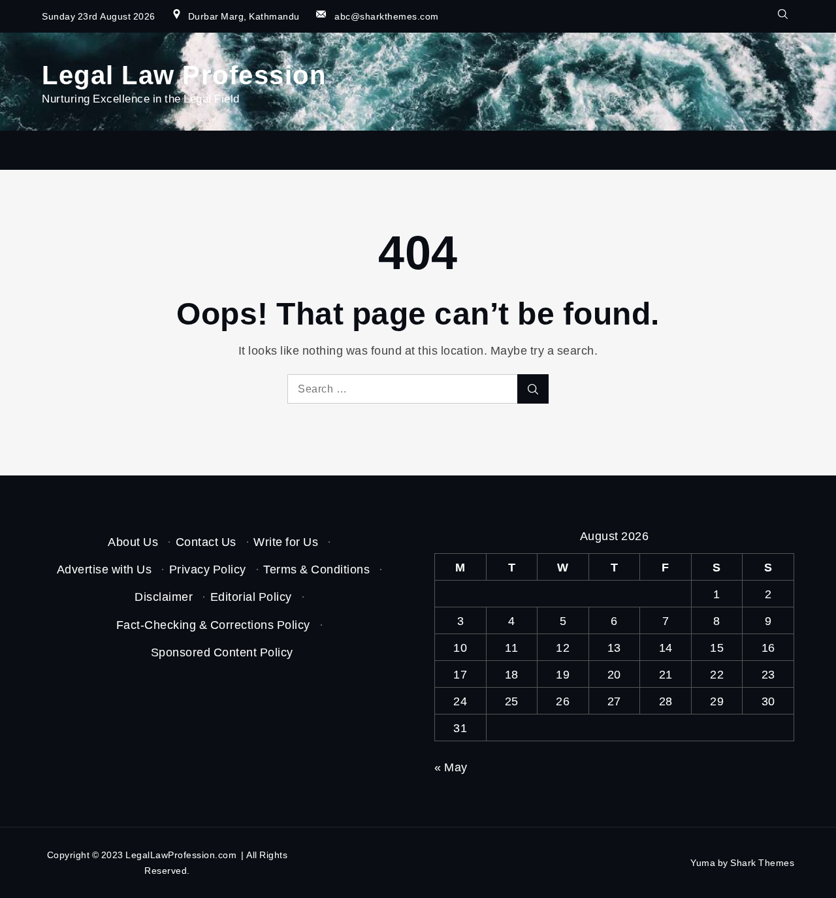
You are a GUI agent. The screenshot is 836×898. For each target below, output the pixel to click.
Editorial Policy (251, 596)
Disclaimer (164, 596)
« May (451, 767)
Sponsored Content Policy (222, 652)
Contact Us (206, 541)
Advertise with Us (104, 569)
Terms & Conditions (316, 569)
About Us (133, 541)
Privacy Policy (207, 569)
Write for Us (285, 541)
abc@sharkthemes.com (386, 16)
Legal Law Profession (184, 73)
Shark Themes (762, 862)
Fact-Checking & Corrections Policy (213, 624)
